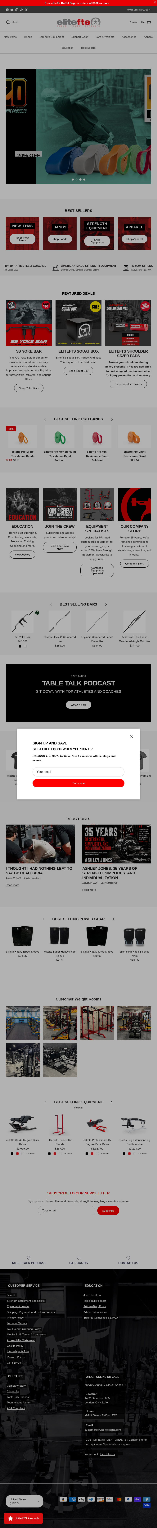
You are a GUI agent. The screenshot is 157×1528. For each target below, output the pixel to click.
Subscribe (79, 783)
